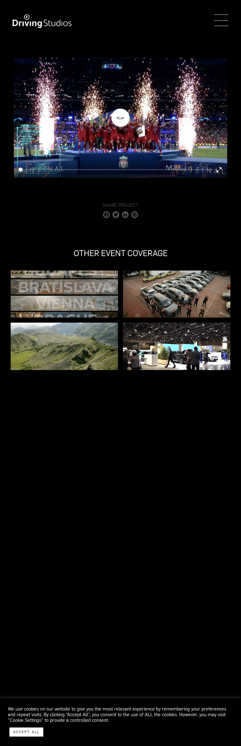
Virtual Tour (120, 279)
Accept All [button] (26, 732)
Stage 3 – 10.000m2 (121, 266)
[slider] (116, 170)
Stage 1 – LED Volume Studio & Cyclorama (120, 240)
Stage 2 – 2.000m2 (120, 253)
